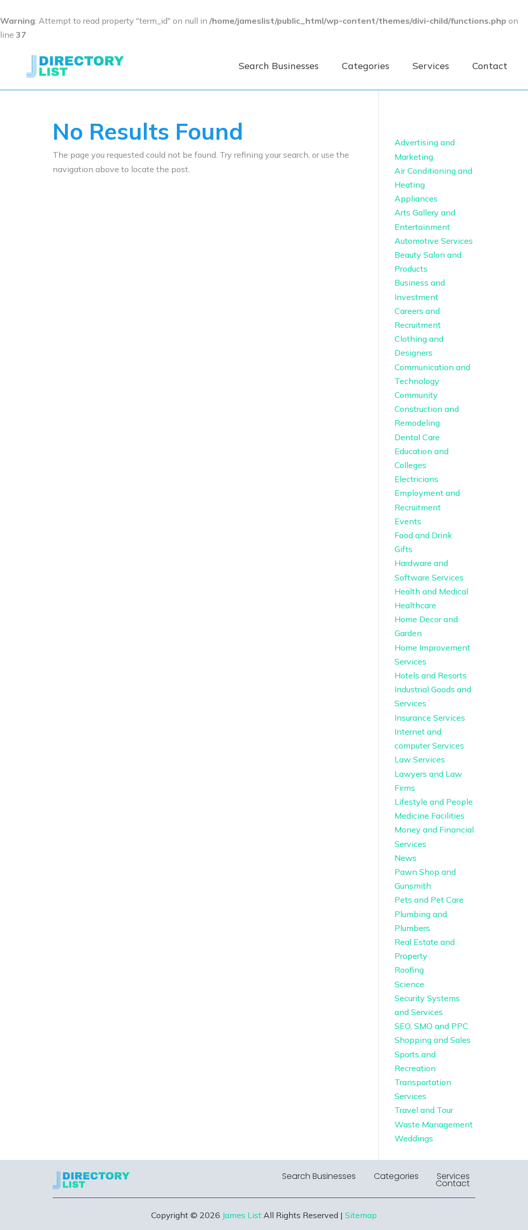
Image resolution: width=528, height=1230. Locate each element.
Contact (489, 66)
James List (241, 1215)
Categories (365, 66)
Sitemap (361, 1215)
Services (430, 66)
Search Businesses (279, 66)
